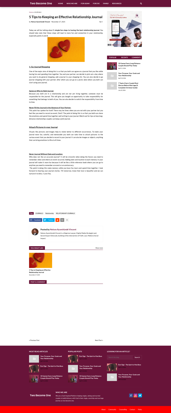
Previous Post (34, 340)
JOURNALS (37, 12)
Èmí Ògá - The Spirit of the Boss (51, 366)
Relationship (49, 213)
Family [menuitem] (106, 3)
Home (31, 12)
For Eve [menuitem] (96, 3)
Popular (112, 57)
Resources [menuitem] (116, 3)
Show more (99, 248)
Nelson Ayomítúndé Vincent (63, 229)
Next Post (98, 340)
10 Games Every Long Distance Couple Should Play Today (129, 64)
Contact (132, 409)
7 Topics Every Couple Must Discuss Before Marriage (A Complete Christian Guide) (128, 85)
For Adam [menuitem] (85, 3)
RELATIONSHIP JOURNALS (65, 213)
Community (112, 409)
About (103, 409)
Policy (140, 409)
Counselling (123, 409)
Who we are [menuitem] (72, 3)
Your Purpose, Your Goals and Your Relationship (129, 74)
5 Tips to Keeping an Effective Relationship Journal (39, 271)
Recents (124, 57)
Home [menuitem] (60, 3)
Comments (136, 57)
